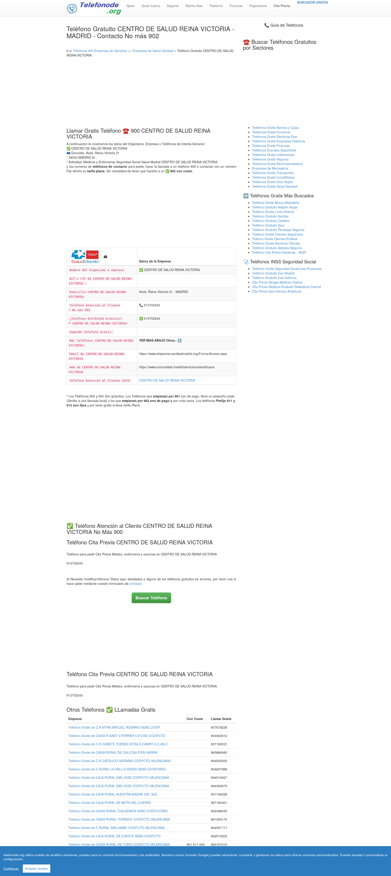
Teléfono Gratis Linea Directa (273, 211)
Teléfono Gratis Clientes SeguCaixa (277, 234)
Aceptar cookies (36, 868)
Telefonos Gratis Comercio (271, 132)
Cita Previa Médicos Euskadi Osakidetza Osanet (286, 286)
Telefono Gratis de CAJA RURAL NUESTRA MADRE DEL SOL (112, 794)
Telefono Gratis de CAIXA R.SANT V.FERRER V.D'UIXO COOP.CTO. (117, 735)
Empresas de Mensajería (270, 168)
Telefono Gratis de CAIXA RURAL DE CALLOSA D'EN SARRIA (112, 752)
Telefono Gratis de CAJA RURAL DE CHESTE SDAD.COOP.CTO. (114, 836)
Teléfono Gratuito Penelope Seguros (278, 229)
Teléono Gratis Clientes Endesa (274, 238)
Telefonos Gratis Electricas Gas (274, 136)
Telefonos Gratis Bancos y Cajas (275, 127)
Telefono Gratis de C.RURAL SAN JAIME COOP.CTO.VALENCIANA (116, 827)
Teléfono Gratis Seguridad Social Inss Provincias (287, 268)
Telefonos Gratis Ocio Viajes (272, 181)
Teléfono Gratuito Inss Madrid (273, 273)
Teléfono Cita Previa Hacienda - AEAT (279, 252)
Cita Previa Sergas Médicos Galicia (277, 282)
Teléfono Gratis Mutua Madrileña (275, 202)
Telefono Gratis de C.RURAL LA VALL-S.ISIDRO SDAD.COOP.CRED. (117, 769)
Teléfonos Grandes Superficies (274, 150)
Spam (130, 5)
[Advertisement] (151, 91)
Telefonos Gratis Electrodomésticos (277, 163)
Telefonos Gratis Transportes (273, 172)
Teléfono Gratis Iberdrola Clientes (276, 243)
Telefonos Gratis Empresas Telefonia (278, 141)
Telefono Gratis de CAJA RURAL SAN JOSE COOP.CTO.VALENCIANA (118, 777)
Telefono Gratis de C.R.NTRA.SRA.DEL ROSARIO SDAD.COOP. (114, 727)
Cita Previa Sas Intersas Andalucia (276, 291)
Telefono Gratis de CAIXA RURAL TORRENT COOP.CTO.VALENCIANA (119, 819)
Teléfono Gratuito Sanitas (270, 216)
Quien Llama (151, 5)
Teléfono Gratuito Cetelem (271, 220)
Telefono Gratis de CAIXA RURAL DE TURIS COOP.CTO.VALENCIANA (119, 844)
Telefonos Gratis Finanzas (271, 145)
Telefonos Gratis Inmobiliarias (273, 177)
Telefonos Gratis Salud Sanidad (274, 186)
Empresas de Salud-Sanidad (153, 50)
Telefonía (216, 5)
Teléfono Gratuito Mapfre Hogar (275, 207)
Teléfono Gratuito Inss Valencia (274, 277)
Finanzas (236, 5)
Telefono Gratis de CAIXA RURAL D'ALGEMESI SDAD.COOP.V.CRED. (118, 811)
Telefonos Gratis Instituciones (273, 154)
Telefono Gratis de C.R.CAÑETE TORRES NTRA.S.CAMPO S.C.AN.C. (118, 744)
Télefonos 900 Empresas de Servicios (100, 50)
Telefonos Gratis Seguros (270, 159)
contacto (135, 583)
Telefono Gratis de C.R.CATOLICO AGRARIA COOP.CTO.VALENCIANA (119, 760)
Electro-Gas (194, 5)
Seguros (173, 5)
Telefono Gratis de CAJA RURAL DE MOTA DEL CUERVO (109, 802)
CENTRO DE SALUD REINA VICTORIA (167, 380)
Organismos (258, 5)
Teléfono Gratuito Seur (268, 225)
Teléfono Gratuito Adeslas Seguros (277, 248)
